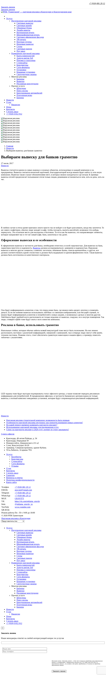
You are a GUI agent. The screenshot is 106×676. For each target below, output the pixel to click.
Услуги (9, 18)
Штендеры (21, 88)
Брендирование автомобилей (29, 93)
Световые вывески (25, 23)
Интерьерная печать (25, 32)
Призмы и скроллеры (26, 60)
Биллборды (16, 457)
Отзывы (14, 466)
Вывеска (36, 248)
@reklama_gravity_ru (24, 504)
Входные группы (24, 42)
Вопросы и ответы (14, 478)
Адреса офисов (7, 434)
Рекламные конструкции (27, 84)
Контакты (10, 109)
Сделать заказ (12, 112)
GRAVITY (19, 498)
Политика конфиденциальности (20, 480)
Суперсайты (22, 63)
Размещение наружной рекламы (25, 53)
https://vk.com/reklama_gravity (27, 501)
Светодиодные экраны (27, 74)
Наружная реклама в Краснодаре (15, 518)
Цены (8, 107)
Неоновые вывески (25, 44)
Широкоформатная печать (28, 35)
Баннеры (20, 79)
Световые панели (24, 49)
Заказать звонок (8, 7)
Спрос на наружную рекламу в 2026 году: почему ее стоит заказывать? (37, 429)
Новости (10, 100)
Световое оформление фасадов (30, 37)
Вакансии (15, 105)
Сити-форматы (23, 67)
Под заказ (21, 51)
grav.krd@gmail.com (23, 490)
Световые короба (24, 25)
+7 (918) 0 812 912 (14, 114)
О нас (8, 102)
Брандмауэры (22, 65)
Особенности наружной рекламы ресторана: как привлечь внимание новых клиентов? (44, 422)
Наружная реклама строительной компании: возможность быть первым (37, 420)
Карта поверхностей (26, 56)
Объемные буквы (24, 28)
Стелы (19, 46)
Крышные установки (26, 72)
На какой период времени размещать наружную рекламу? (31, 425)
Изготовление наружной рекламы (26, 21)
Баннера (20, 98)
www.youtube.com (22, 507)
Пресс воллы (22, 91)
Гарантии (10, 475)
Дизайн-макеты (23, 30)
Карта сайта (11, 482)
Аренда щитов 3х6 (25, 58)
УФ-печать (21, 39)
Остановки (21, 70)
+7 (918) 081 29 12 (97, 3)
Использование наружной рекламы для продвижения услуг (32, 427)
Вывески (20, 81)
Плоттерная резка (24, 95)
